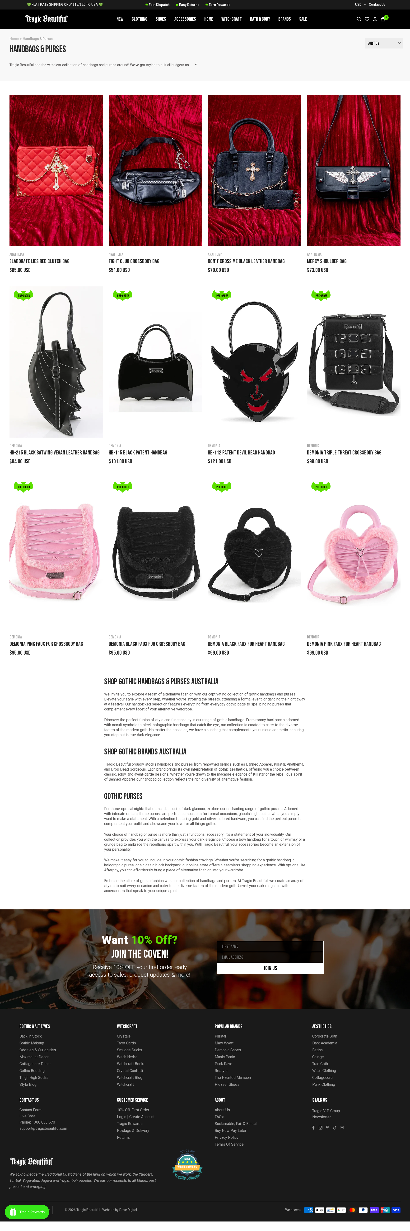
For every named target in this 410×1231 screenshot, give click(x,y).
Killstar (279, 764)
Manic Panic (225, 1057)
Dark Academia (324, 1043)
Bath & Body (260, 19)
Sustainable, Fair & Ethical (236, 1123)
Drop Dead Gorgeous (128, 769)
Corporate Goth (324, 1036)
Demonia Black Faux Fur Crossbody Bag (147, 644)
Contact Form (30, 1110)
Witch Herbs (127, 1057)
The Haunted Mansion (233, 1077)
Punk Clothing (323, 1084)
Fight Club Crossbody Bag (134, 261)
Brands (284, 19)
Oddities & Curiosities (37, 1050)
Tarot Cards (126, 1043)
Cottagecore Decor (35, 1064)
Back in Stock (30, 1036)
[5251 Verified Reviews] (183, 1152)
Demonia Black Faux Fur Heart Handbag (246, 644)
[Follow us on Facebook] (313, 1127)
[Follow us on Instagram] (320, 1127)
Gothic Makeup (31, 1043)
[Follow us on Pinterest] (327, 1127)
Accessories (185, 19)
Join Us (270, 968)
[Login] (375, 19)
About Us (222, 1110)
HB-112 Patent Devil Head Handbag (241, 453)
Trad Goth (320, 1064)
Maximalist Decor (34, 1057)
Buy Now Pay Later (230, 1130)
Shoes (161, 19)
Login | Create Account (135, 1117)
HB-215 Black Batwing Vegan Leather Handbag (54, 453)
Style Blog (28, 1084)
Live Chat (27, 1116)
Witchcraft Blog (129, 1077)
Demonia (15, 445)
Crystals (124, 1036)
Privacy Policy (226, 1137)
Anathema (16, 254)
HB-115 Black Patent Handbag (138, 453)
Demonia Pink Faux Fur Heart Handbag (344, 644)
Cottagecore (322, 1077)
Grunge (318, 1057)
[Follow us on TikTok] (334, 1127)
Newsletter (321, 1117)
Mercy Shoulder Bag (327, 261)
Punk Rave (223, 1064)
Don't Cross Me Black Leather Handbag (246, 261)
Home (208, 19)
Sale (303, 19)
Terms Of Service (229, 1144)
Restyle (221, 1070)
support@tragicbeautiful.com (43, 1128)
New (119, 19)
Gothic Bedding (32, 1070)
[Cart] (383, 19)
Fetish (317, 1050)
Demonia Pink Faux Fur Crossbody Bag (46, 644)
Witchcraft (231, 19)
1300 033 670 (43, 1122)
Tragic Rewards (130, 1123)
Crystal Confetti (130, 1070)
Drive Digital (128, 1210)
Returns (123, 1137)
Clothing (139, 19)
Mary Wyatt (224, 1043)
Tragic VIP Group (326, 1111)
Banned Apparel (259, 764)
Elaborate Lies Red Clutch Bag (39, 261)
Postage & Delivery (133, 1130)
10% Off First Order (133, 1110)
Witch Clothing (324, 1070)
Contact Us (377, 4)
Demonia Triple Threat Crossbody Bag (344, 453)
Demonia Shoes (228, 1050)
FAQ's (219, 1117)
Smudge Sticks (129, 1050)
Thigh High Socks (33, 1077)
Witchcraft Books (131, 1064)
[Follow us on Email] (341, 1127)
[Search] (359, 19)
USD (358, 4)
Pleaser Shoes (227, 1084)
